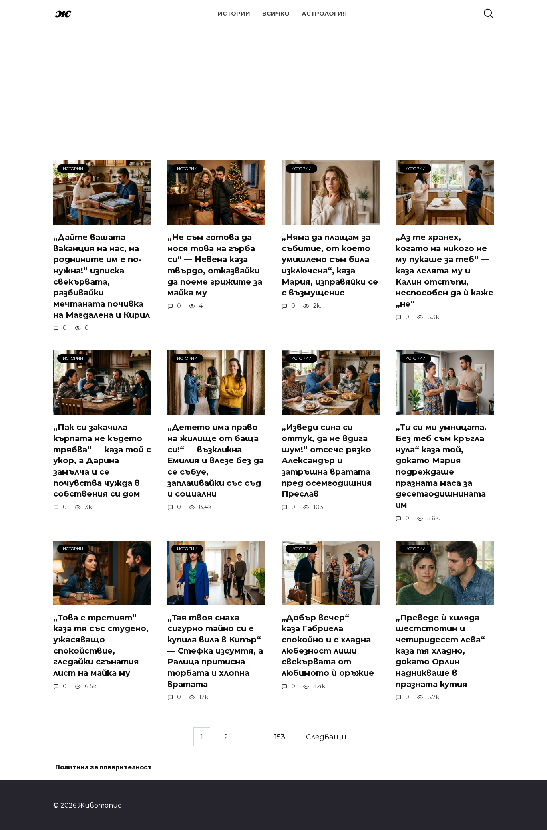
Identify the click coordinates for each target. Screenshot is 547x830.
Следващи (326, 736)
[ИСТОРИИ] (102, 219)
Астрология (324, 13)
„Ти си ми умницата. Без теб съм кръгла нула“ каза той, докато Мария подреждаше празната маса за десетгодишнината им (441, 466)
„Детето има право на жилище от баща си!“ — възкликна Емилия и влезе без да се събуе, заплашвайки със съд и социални (215, 460)
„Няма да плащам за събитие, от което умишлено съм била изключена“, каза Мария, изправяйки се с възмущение (330, 265)
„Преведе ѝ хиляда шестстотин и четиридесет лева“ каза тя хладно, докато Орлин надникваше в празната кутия (440, 651)
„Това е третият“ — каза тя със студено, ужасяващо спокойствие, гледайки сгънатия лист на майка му (101, 645)
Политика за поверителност (103, 767)
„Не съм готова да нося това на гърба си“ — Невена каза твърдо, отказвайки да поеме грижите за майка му (214, 265)
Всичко (276, 13)
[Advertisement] (273, 84)
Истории (234, 13)
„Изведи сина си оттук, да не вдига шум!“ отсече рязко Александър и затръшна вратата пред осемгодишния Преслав (327, 460)
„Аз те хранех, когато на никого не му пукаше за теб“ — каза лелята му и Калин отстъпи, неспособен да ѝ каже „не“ (444, 270)
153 (279, 736)
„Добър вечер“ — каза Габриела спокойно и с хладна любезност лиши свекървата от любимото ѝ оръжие (328, 645)
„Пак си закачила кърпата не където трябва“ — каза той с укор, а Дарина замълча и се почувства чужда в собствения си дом (102, 460)
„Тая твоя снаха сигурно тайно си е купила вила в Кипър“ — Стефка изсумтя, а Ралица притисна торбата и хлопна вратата (215, 651)
